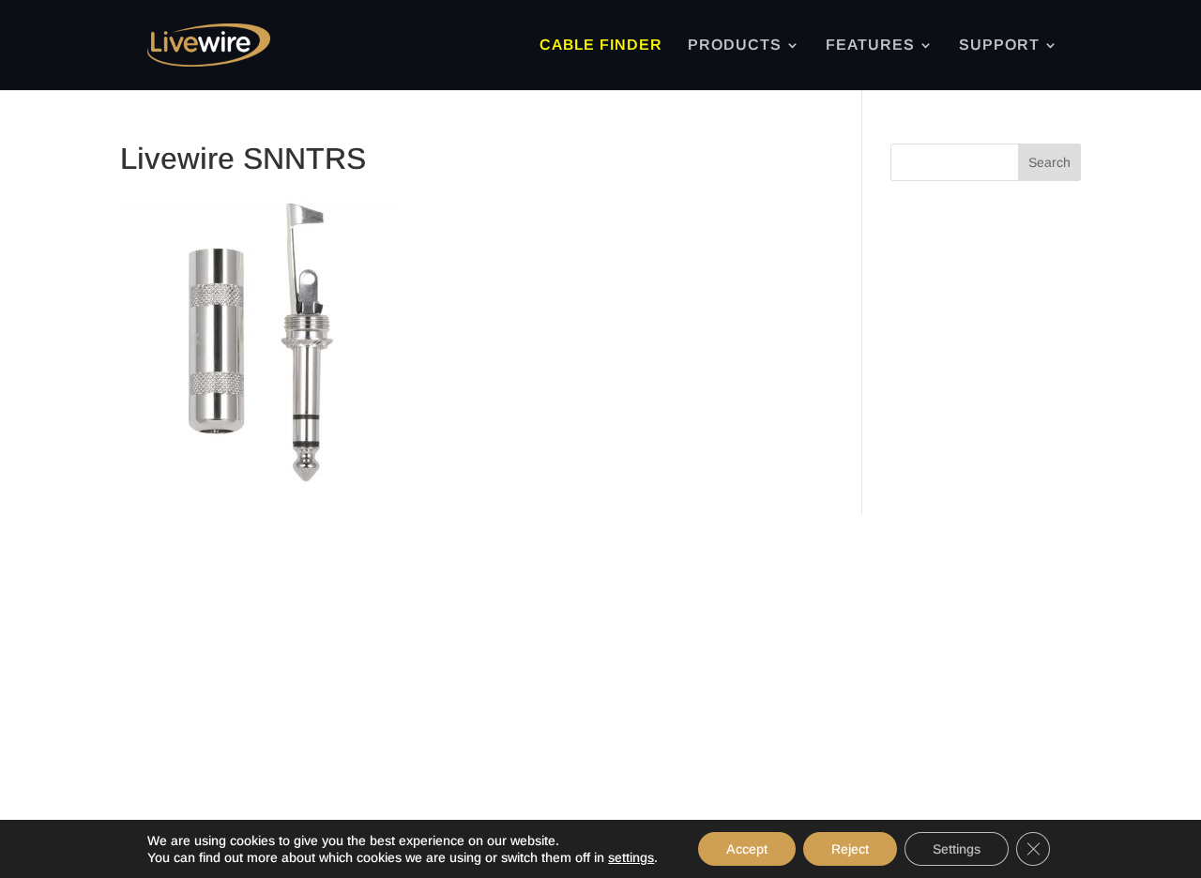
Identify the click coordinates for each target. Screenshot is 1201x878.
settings (631, 857)
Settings (957, 848)
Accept (747, 848)
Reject (850, 848)
